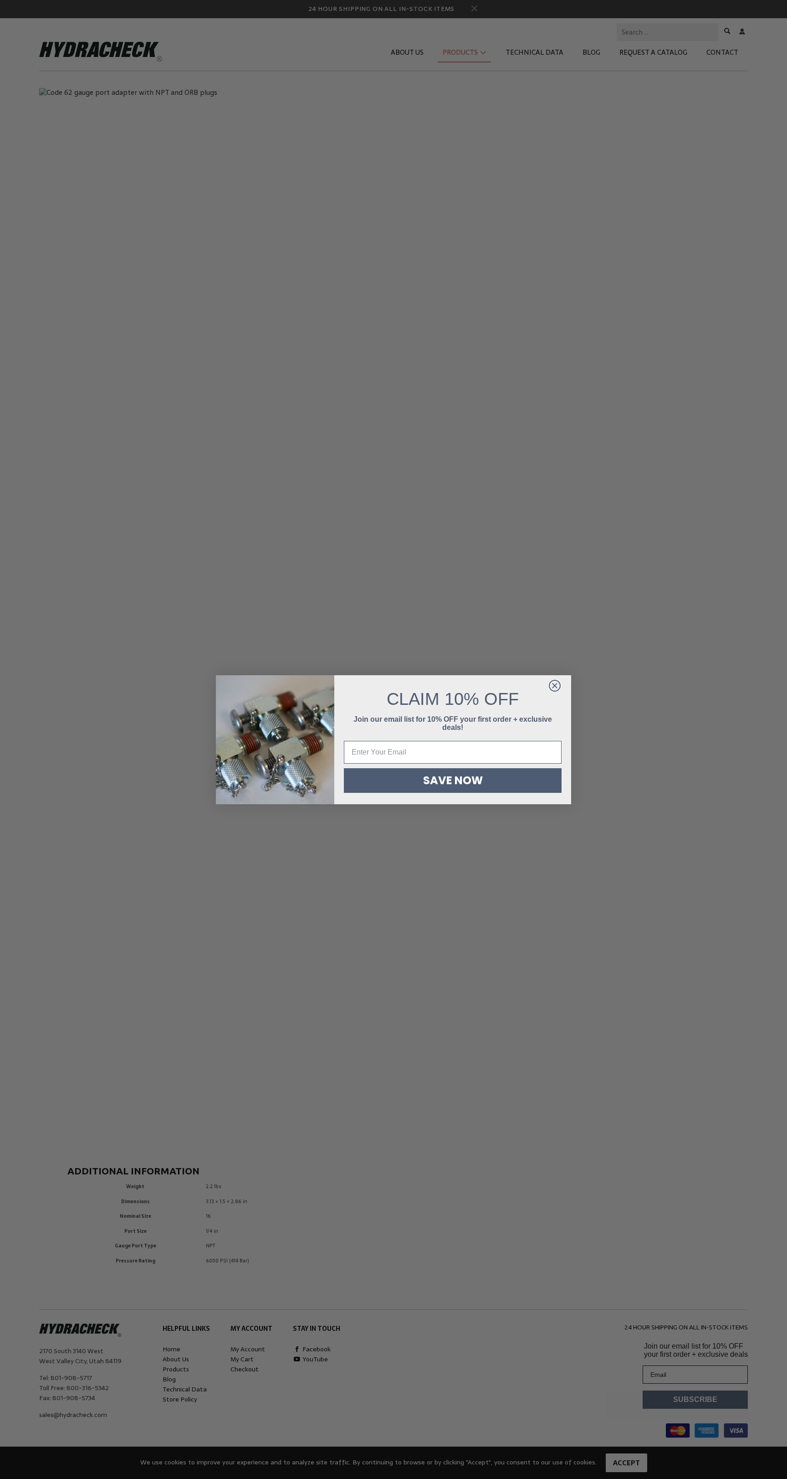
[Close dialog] (554, 685)
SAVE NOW (453, 780)
